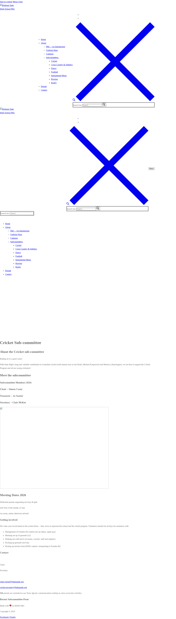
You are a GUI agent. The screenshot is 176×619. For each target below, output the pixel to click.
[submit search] (104, 105)
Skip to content (6, 2)
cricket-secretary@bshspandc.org (13, 587)
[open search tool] (114, 100)
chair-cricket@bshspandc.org (12, 582)
